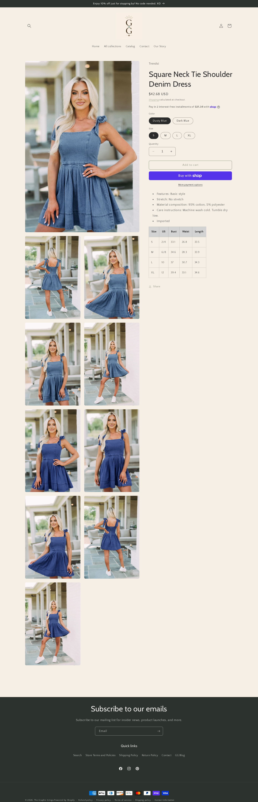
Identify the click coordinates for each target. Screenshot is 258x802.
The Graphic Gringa (44, 800)
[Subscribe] (158, 731)
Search (77, 755)
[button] (29, 26)
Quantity (153, 144)
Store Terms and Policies (100, 755)
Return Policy (150, 755)
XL (189, 135)
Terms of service (123, 800)
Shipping (154, 99)
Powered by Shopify (64, 800)
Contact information (164, 800)
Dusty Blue (160, 120)
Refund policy (85, 800)
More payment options (190, 185)
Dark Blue (183, 120)
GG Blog (180, 755)
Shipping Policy (128, 755)
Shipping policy (143, 800)
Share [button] (156, 286)
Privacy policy (103, 800)
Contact (166, 755)
